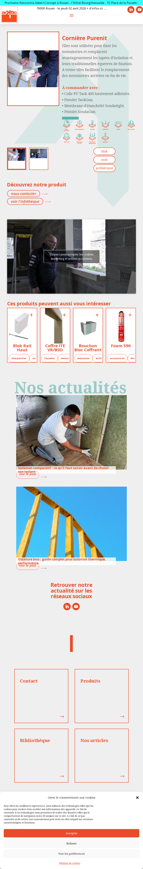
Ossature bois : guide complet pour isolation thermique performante (61, 561)
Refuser (71, 843)
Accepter (71, 833)
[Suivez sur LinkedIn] (67, 606)
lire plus (28, 475)
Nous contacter (23, 193)
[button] (137, 797)
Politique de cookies (69, 863)
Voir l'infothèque (25, 201)
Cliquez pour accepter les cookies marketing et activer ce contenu (71, 256)
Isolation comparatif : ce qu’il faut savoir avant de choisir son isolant (63, 470)
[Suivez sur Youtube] (76, 606)
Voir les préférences (71, 853)
